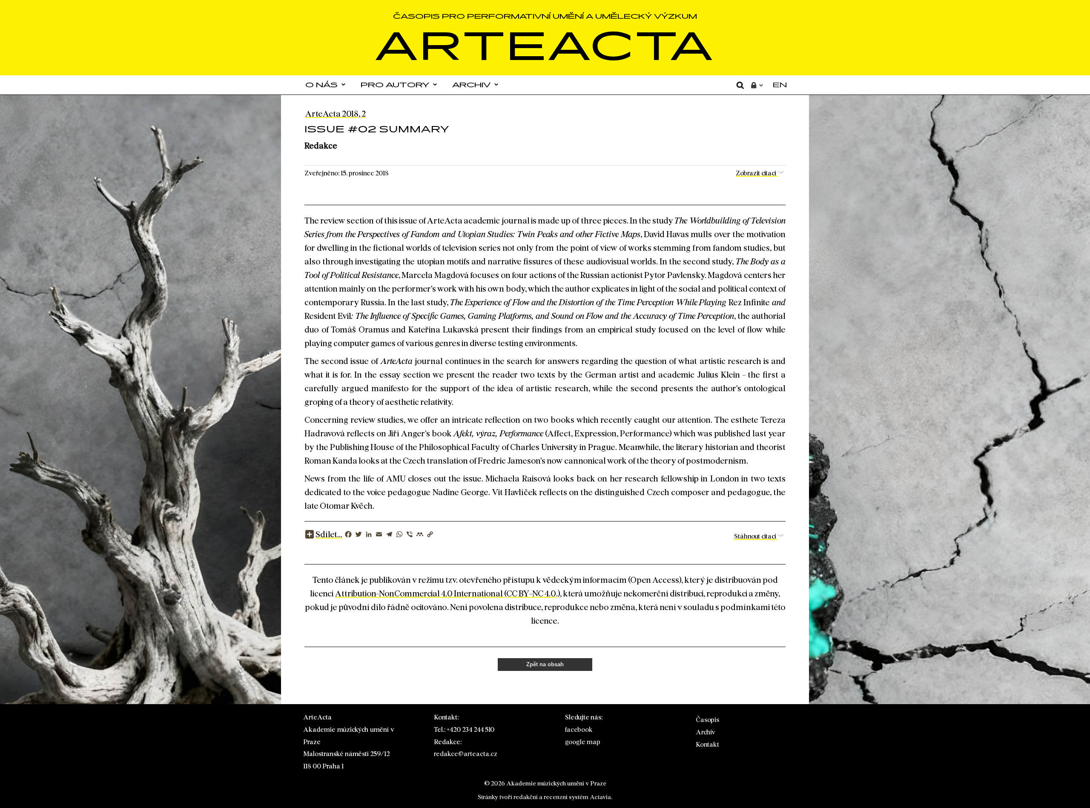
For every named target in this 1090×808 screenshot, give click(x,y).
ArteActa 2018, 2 (335, 114)
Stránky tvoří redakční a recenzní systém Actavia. (545, 796)
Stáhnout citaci (755, 536)
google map (582, 742)
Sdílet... (329, 534)
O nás (321, 85)
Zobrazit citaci (756, 173)
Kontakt (707, 744)
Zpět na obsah (545, 664)
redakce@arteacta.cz (465, 754)
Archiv (471, 85)
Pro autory (395, 85)
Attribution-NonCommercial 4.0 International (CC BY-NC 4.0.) (447, 593)
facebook (579, 729)
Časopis (707, 720)
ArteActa (545, 46)
